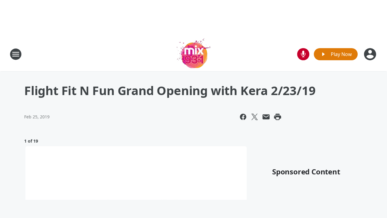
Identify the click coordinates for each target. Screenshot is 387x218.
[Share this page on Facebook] (243, 117)
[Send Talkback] (303, 54)
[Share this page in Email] (266, 117)
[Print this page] (277, 117)
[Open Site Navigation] (16, 54)
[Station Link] (193, 54)
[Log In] (370, 54)
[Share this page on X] (254, 117)
